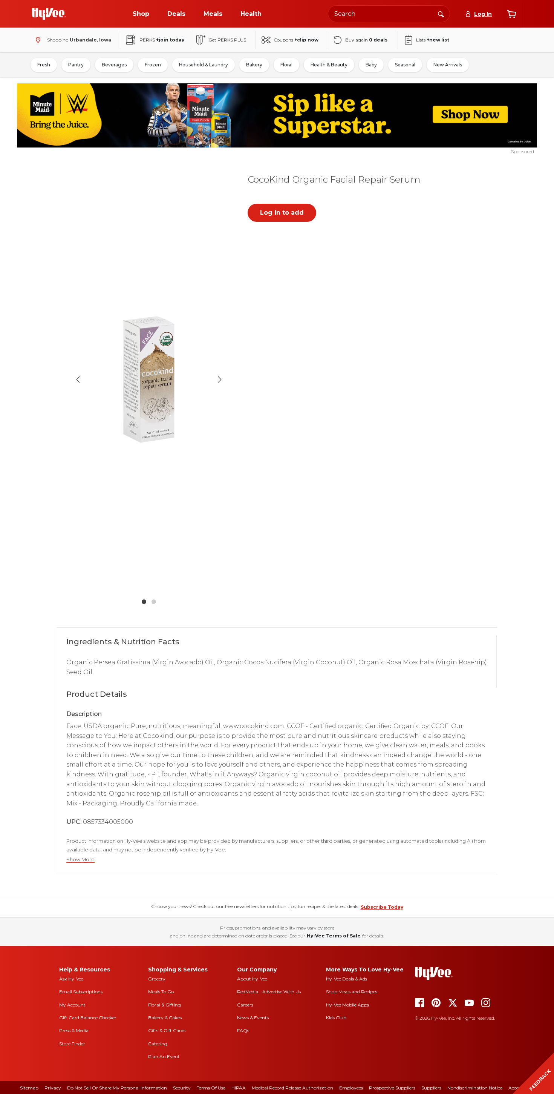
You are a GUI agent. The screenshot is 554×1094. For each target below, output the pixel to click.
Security (182, 1088)
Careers (245, 1005)
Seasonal (405, 65)
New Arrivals (447, 65)
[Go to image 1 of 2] (144, 601)
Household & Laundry (203, 65)
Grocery (156, 979)
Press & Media (74, 1030)
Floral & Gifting (164, 1005)
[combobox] (389, 13)
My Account (72, 1005)
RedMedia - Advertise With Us (269, 991)
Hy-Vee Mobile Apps (347, 1005)
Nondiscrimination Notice (474, 1088)
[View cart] (511, 14)
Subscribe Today (382, 907)
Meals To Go (161, 991)
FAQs (243, 1030)
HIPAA (238, 1088)
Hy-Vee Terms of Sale (334, 936)
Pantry (76, 65)
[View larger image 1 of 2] (149, 379)
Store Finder (72, 1043)
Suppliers (431, 1088)
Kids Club (336, 1017)
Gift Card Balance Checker (87, 1017)
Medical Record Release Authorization (292, 1088)
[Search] (441, 13)
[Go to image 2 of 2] (154, 601)
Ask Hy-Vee (71, 979)
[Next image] (219, 379)
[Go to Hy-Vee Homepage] (49, 14)
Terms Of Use (211, 1088)
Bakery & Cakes (165, 1017)
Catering (157, 1043)
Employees (351, 1088)
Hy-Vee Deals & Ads (346, 979)
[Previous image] (78, 379)
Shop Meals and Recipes (351, 991)
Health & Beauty (329, 65)
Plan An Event (164, 1056)
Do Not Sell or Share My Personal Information (117, 1088)
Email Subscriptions (81, 991)
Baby (371, 65)
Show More (80, 859)
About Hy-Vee (252, 979)
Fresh (43, 65)
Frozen (153, 65)
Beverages (114, 65)
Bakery (254, 65)
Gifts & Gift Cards (166, 1030)
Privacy (52, 1088)
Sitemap (29, 1088)
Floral (286, 65)
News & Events (253, 1017)
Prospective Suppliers (392, 1088)
